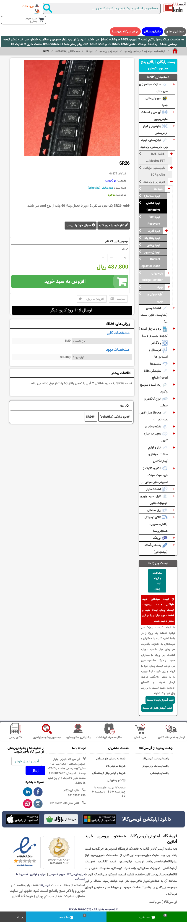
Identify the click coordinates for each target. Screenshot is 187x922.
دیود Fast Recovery (154, 220)
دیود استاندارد (152, 195)
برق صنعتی (154, 510)
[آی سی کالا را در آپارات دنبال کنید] (27, 804)
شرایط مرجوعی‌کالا (115, 766)
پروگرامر (156, 342)
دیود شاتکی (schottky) (67, 51)
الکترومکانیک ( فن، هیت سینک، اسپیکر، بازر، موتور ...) (154, 475)
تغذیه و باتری (153, 426)
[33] (22, 819)
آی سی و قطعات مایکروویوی (154, 115)
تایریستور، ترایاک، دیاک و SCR (154, 171)
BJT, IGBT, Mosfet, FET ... (155, 157)
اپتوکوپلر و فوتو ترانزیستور (155, 129)
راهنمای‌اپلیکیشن (159, 773)
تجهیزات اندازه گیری (156, 437)
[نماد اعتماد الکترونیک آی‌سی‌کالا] (24, 851)
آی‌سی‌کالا (44, 885)
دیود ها (89, 51)
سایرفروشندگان (152, 31)
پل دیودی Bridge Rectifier (152, 276)
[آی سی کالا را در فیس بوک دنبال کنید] (38, 792)
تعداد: (124, 249)
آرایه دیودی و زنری (155, 297)
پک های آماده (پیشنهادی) (156, 548)
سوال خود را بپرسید (79, 225)
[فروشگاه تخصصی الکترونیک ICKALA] (175, 7)
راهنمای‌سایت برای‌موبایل (155, 766)
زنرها (160, 287)
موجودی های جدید (156, 102)
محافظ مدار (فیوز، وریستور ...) (153, 416)
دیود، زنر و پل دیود (108, 51)
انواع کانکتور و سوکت (156, 402)
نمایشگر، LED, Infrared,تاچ (156, 374)
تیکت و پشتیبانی (116, 780)
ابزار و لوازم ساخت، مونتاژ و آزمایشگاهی (158, 454)
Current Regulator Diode (150, 263)
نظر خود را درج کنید (111, 225)
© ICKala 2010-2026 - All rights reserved (93, 909)
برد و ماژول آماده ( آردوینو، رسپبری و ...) (153, 332)
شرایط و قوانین (38, 874)
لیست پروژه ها (158, 563)
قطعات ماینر (154, 489)
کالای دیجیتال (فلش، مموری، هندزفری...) (156, 524)
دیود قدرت (154, 230)
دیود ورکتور (153, 245)
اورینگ (157, 537)
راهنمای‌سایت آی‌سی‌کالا (156, 758)
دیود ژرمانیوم (152, 252)
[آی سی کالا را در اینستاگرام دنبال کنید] (38, 804)
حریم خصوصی (57, 874)
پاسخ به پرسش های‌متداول (110, 758)
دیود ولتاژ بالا (152, 237)
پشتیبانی (80, 878)
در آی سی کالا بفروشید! (125, 31)
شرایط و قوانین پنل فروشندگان (108, 773)
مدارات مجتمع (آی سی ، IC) (153, 88)
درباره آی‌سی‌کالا (76, 874)
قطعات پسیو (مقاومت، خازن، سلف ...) (154, 315)
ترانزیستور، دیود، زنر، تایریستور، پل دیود (144, 51)
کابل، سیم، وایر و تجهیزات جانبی (154, 500)
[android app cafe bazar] (61, 819)
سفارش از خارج (175, 31)
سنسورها (156, 363)
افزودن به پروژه (95, 299)
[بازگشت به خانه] (173, 51)
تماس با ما (22, 874)
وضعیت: (121, 180)
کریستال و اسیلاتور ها (158, 353)
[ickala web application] (99, 819)
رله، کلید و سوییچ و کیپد (154, 388)
